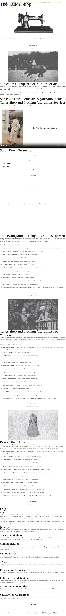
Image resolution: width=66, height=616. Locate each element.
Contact (22, 5)
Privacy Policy (33, 613)
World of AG (57, 2)
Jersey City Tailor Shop (45, 2)
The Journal (15, 5)
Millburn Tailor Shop (31, 2)
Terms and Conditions (32, 612)
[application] (23, 2)
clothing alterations (13, 92)
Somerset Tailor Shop (17, 2)
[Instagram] (9, 612)
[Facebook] (6, 612)
